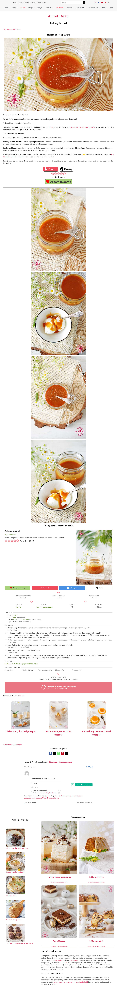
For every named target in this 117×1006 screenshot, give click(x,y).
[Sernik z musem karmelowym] (59, 822)
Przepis (52, 169)
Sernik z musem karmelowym (59, 877)
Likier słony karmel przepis (20, 731)
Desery (33, 2)
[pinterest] (102, 2)
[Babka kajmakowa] (96, 822)
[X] (55, 753)
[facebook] (98, 2)
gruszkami (74, 960)
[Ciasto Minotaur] (59, 886)
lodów (51, 127)
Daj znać (50, 689)
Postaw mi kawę (60, 181)
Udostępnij (73, 588)
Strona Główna (17, 2)
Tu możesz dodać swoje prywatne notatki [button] (21, 664)
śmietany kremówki (21, 619)
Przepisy (26, 2)
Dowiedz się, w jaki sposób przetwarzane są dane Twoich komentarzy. (53, 797)
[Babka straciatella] (96, 886)
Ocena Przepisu (37, 779)
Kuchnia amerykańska (44, 607)
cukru (15, 615)
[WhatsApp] (58, 753)
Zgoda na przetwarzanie (44, 793)
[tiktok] (108, 2)
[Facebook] (50, 753)
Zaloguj (90, 767)
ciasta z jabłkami (57, 960)
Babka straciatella (96, 941)
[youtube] (105, 2)
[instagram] (95, 2)
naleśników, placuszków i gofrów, (82, 127)
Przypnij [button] (46, 588)
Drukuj (67, 169)
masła (14, 617)
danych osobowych (51, 793)
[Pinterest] (62, 753)
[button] (52, 173)
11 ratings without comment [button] (60, 762)
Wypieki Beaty (58, 16)
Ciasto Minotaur (59, 941)
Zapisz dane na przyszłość (40, 790)
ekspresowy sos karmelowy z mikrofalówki (71, 982)
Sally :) (21, 696)
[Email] (66, 753)
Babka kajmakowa (96, 877)
